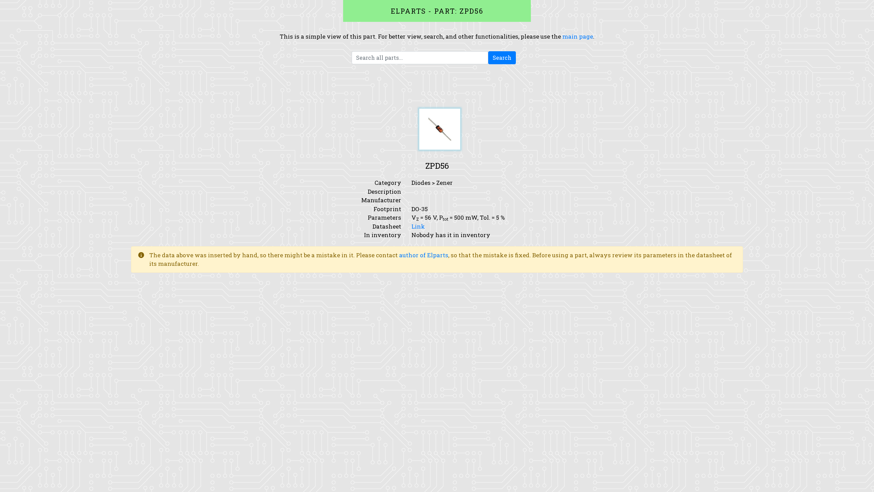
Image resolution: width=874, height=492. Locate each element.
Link (418, 226)
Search (502, 57)
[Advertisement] (437, 86)
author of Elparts (423, 255)
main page (577, 36)
